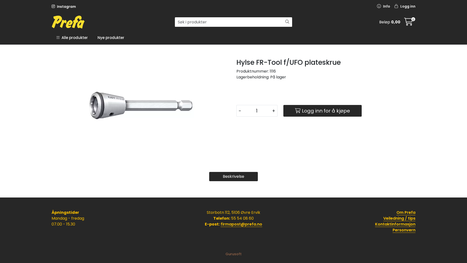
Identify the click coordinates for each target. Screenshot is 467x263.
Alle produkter (74, 37)
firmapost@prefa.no (241, 224)
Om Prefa (405, 212)
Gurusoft (233, 254)
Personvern (404, 230)
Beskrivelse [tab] (233, 176)
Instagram (66, 6)
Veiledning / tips (399, 218)
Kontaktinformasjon (395, 224)
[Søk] (287, 22)
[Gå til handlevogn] (408, 23)
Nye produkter (111, 37)
